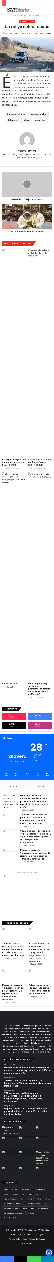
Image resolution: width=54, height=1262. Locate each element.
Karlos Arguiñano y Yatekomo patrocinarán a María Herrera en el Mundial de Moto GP (39, 688)
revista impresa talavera (37, 1204)
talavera (41, 120)
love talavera (34, 1194)
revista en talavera (43, 1199)
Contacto (27, 1234)
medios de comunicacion (13, 1199)
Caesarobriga (11, 33)
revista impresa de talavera (14, 1204)
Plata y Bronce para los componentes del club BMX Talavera (14, 462)
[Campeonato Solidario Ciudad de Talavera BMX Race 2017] (40, 353)
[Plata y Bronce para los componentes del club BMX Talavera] (14, 353)
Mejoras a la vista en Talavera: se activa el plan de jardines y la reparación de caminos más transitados (35, 854)
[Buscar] (50, 11)
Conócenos (16, 1234)
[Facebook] (29, 162)
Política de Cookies (37, 1239)
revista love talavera (11, 1208)
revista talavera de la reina (14, 1213)
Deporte (23, 15)
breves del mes (16, 114)
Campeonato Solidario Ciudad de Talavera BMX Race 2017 (40, 462)
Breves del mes (35, 15)
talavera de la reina (11, 1218)
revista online (28, 1208)
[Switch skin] (45, 11)
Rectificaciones (27, 1243)
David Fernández (10, 1189)
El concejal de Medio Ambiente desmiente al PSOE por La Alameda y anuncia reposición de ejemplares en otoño (34, 801)
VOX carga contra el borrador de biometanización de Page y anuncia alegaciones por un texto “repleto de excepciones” (35, 837)
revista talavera (44, 1208)
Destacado (25, 1189)
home (15, 1194)
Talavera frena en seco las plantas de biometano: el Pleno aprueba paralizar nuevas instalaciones (33, 819)
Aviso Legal (38, 1234)
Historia (7, 1194)
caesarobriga (39, 114)
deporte (13, 120)
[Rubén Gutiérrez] (14, 576)
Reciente (13, 786)
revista (29, 1199)
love (27, 120)
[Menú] (3, 11)
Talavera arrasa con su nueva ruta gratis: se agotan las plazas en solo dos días (39, 989)
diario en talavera (40, 1189)
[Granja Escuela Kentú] (44, 1142)
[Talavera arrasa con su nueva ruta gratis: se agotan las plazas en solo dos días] (40, 975)
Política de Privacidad (18, 1239)
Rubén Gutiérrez (10, 683)
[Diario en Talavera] (18, 10)
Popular (41, 786)
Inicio (16, 15)
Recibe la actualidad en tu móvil (27, 872)
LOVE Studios (43, 1230)
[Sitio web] (25, 162)
